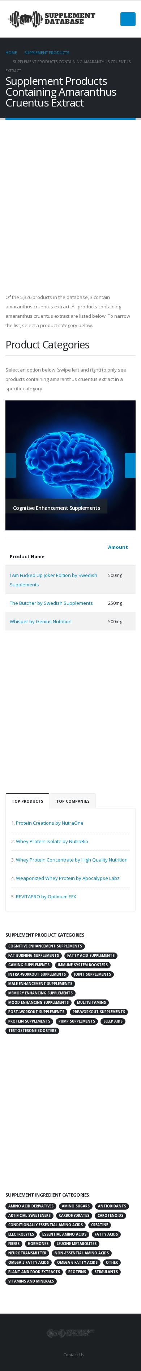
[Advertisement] (70, 209)
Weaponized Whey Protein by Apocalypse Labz (68, 878)
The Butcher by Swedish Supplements (51, 603)
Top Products (27, 801)
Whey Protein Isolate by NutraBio (52, 841)
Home (11, 52)
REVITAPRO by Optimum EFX (46, 896)
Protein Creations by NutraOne (50, 823)
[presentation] (10, 465)
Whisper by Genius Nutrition (41, 621)
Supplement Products (46, 52)
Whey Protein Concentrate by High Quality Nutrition (72, 859)
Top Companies (73, 801)
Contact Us (73, 1354)
